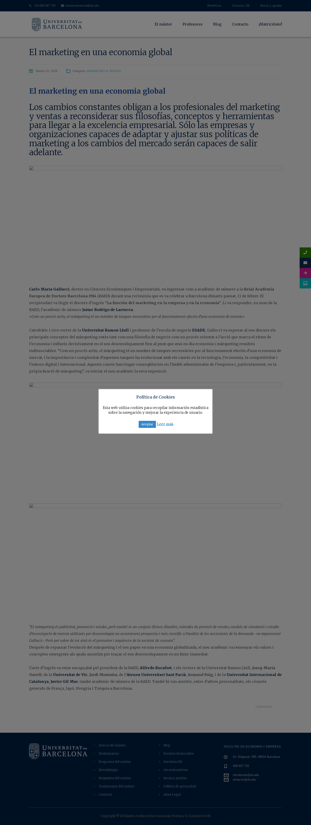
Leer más (165, 424)
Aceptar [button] (147, 424)
